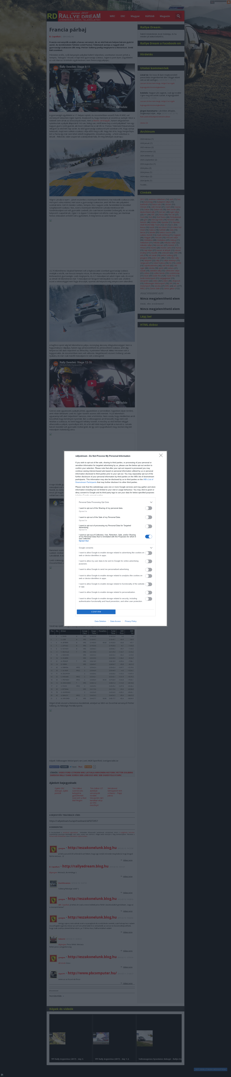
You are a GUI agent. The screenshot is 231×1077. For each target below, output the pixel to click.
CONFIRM (96, 612)
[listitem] (115, 502)
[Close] (161, 456)
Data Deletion (100, 621)
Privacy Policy (130, 621)
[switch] (148, 508)
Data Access (115, 621)
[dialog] (115, 538)
